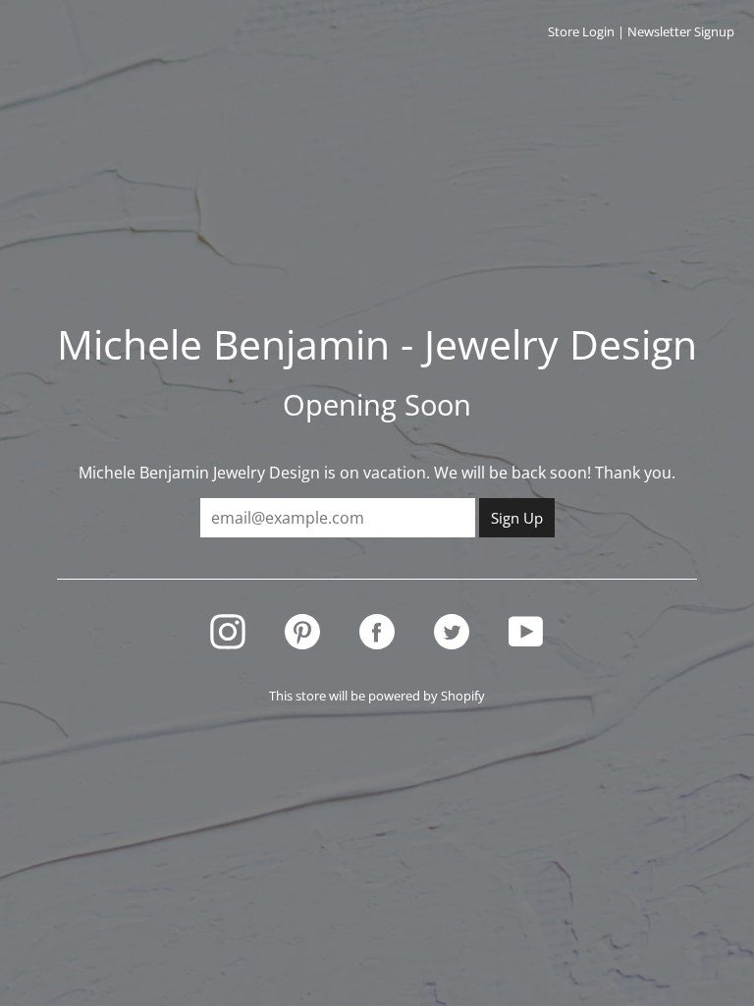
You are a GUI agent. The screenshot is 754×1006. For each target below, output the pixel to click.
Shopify (463, 695)
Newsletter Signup (680, 31)
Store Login (581, 31)
